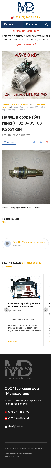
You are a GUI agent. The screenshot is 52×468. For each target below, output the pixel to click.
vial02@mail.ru (15, 426)
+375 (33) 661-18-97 (18, 418)
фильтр (10, 142)
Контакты (32, 24)
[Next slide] (45, 309)
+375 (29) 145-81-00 (18, 411)
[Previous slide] (6, 309)
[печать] (41, 142)
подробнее (37, 341)
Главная (5, 104)
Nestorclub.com (13, 457)
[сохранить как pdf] (47, 142)
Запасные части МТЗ (20, 104)
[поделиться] (34, 142)
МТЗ (4, 222)
